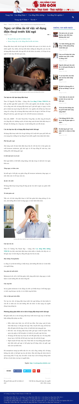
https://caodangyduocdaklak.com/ (40, 363)
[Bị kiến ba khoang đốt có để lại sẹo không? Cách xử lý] (55, 87)
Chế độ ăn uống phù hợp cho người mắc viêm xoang (39, 382)
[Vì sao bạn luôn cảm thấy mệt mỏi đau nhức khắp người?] (55, 77)
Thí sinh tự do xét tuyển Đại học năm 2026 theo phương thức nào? (66, 35)
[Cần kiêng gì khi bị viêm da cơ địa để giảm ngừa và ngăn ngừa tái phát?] (55, 119)
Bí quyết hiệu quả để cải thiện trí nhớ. (19, 39)
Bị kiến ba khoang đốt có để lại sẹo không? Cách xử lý (66, 88)
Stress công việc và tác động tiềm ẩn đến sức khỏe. (23, 41)
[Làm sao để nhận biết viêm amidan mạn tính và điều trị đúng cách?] (55, 55)
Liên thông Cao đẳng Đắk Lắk (50, 399)
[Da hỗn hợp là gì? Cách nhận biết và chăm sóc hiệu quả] (55, 130)
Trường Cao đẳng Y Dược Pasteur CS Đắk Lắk (18, 393)
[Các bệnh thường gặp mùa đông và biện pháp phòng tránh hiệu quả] (55, 45)
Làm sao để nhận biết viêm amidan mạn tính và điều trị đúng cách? (67, 56)
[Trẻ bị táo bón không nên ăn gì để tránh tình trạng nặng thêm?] (55, 109)
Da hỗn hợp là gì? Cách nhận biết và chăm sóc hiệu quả (67, 131)
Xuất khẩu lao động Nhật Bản (29, 402)
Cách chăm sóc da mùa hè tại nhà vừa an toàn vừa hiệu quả (66, 99)
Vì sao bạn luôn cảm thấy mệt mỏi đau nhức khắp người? (66, 77)
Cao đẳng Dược (20, 15)
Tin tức (33, 20)
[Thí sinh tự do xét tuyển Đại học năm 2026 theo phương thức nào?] (55, 34)
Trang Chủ (9, 15)
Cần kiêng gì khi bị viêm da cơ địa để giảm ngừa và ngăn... (66, 120)
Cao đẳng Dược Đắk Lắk (10, 397)
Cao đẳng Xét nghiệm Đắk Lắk (12, 400)
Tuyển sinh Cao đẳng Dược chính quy (49, 402)
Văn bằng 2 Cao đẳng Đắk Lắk (31, 399)
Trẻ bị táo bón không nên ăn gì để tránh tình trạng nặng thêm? (66, 109)
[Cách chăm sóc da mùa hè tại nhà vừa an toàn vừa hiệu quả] (55, 98)
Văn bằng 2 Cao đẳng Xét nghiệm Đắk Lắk (34, 400)
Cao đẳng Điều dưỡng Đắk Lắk (12, 399)
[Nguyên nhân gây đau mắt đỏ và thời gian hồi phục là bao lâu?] (55, 66)
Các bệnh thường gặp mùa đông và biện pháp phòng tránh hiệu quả (67, 46)
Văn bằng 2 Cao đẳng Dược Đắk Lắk (29, 397)
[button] (73, 17)
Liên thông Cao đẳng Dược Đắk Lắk (52, 397)
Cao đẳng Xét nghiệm (54, 15)
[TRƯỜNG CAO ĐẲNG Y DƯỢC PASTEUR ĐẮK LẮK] (39, 6)
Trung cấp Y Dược (21, 20)
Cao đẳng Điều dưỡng (36, 15)
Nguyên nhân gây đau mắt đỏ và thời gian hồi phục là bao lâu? (67, 67)
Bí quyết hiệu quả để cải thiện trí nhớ (14, 382)
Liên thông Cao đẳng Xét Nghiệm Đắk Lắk (60, 400)
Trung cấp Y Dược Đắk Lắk (11, 402)
